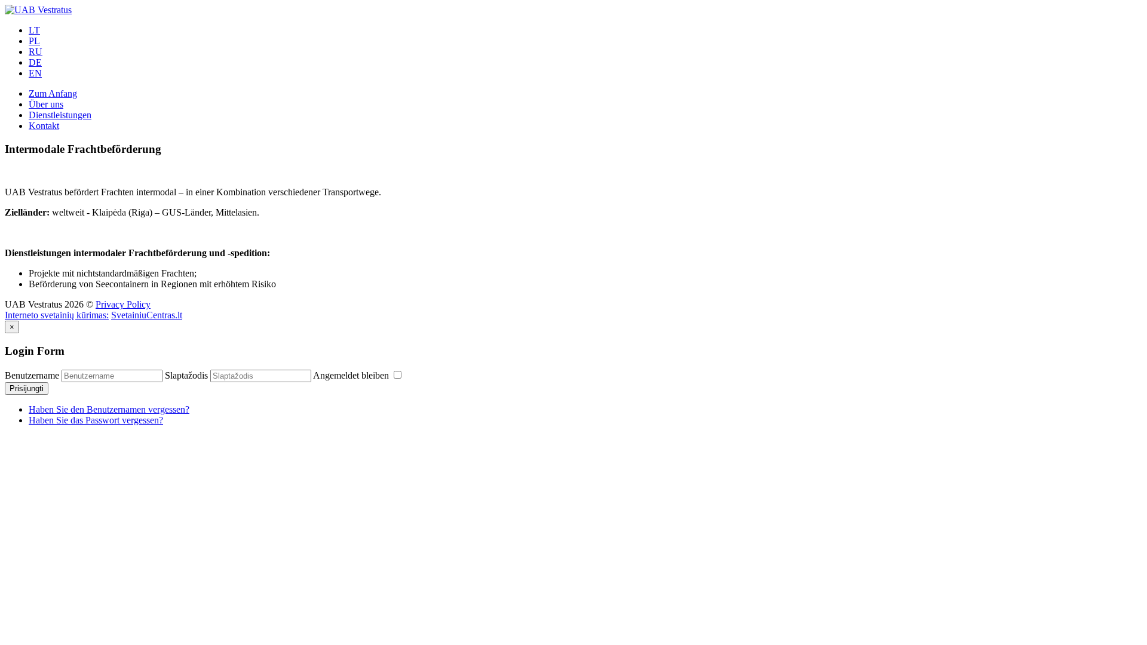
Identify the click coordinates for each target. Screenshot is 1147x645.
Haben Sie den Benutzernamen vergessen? (109, 409)
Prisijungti (27, 388)
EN (35, 73)
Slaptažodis (186, 375)
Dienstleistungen (60, 115)
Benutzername (32, 375)
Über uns (46, 104)
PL (34, 41)
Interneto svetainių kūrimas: (57, 315)
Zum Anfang (53, 93)
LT (34, 30)
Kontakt (44, 126)
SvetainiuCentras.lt (146, 315)
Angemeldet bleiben (352, 375)
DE (35, 62)
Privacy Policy (123, 304)
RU (35, 52)
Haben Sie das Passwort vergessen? (96, 420)
